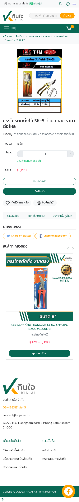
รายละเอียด (13, 216)
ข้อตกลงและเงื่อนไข (15, 467)
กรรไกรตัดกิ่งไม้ (16, 40)
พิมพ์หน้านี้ (47, 202)
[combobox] (49, 15)
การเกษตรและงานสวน (38, 36)
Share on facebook (55, 235)
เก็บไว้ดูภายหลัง (19, 202)
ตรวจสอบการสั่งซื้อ (54, 458)
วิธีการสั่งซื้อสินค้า (14, 450)
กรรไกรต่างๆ (61, 36)
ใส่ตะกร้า (41, 181)
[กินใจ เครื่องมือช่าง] (13, 16)
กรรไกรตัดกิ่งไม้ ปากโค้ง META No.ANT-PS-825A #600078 (39, 327)
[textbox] (49, 16)
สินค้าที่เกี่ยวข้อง (36, 216)
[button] (74, 3)
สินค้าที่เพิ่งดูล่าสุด (62, 216)
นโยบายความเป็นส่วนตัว (17, 458)
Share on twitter (21, 235)
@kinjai (37, 4)
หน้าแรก (7, 36)
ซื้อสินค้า (39, 191)
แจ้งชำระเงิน (49, 450)
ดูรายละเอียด (39, 353)
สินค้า (19, 36)
